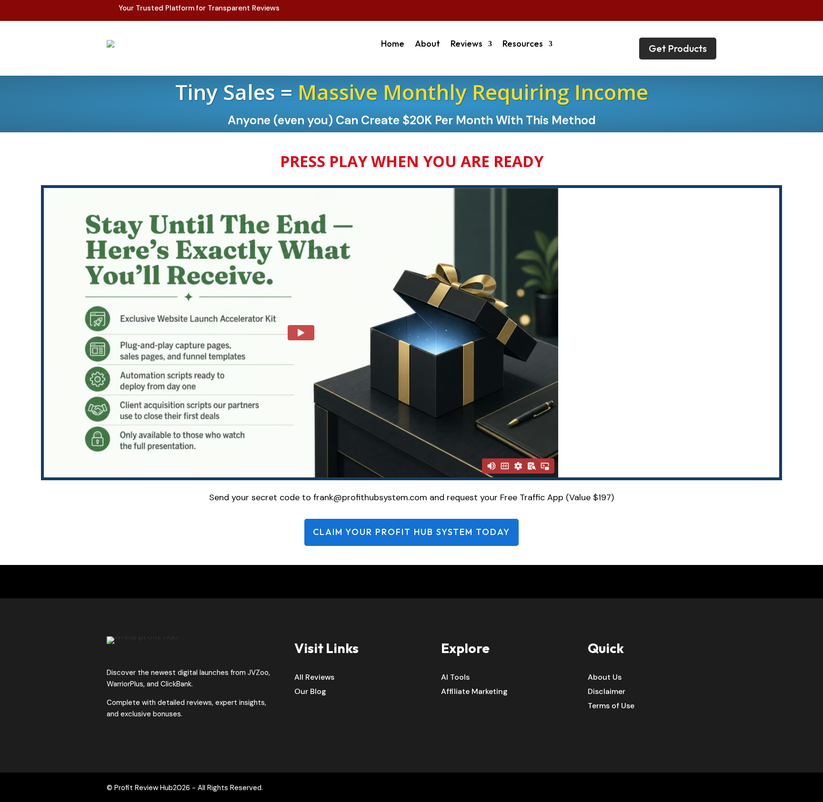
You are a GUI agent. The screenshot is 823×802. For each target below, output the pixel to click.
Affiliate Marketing (474, 692)
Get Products (678, 48)
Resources (522, 43)
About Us (605, 678)
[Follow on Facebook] (688, 8)
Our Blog (310, 692)
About (427, 43)
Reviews (466, 43)
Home (392, 43)
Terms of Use (611, 707)
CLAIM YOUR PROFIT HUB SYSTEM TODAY (411, 531)
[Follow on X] (708, 8)
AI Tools (455, 678)
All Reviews (314, 678)
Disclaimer (606, 692)
